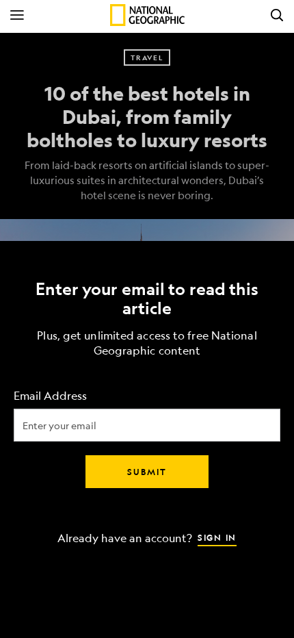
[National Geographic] (147, 15)
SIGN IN (217, 537)
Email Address (50, 396)
